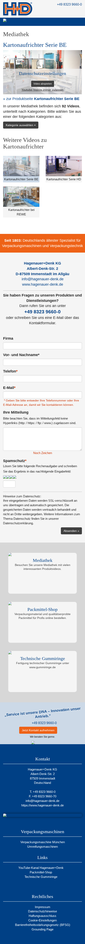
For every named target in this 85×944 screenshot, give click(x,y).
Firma (8, 338)
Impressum (42, 907)
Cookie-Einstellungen (42, 920)
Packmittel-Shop (41, 872)
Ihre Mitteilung (15, 412)
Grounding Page (42, 929)
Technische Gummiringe (41, 876)
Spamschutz (40, 466)
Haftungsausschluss (42, 916)
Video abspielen (42, 83)
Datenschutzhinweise (42, 911)
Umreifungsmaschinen (42, 846)
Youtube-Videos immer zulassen (42, 89)
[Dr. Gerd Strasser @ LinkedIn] (63, 730)
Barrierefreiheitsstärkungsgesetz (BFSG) (42, 925)
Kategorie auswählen (20, 125)
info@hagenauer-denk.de (43, 279)
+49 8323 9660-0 (69, 4)
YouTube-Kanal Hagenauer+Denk (41, 867)
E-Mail (9, 388)
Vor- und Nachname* (21, 355)
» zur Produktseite (41, 99)
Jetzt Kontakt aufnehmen (38, 730)
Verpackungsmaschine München (42, 842)
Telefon (10, 371)
